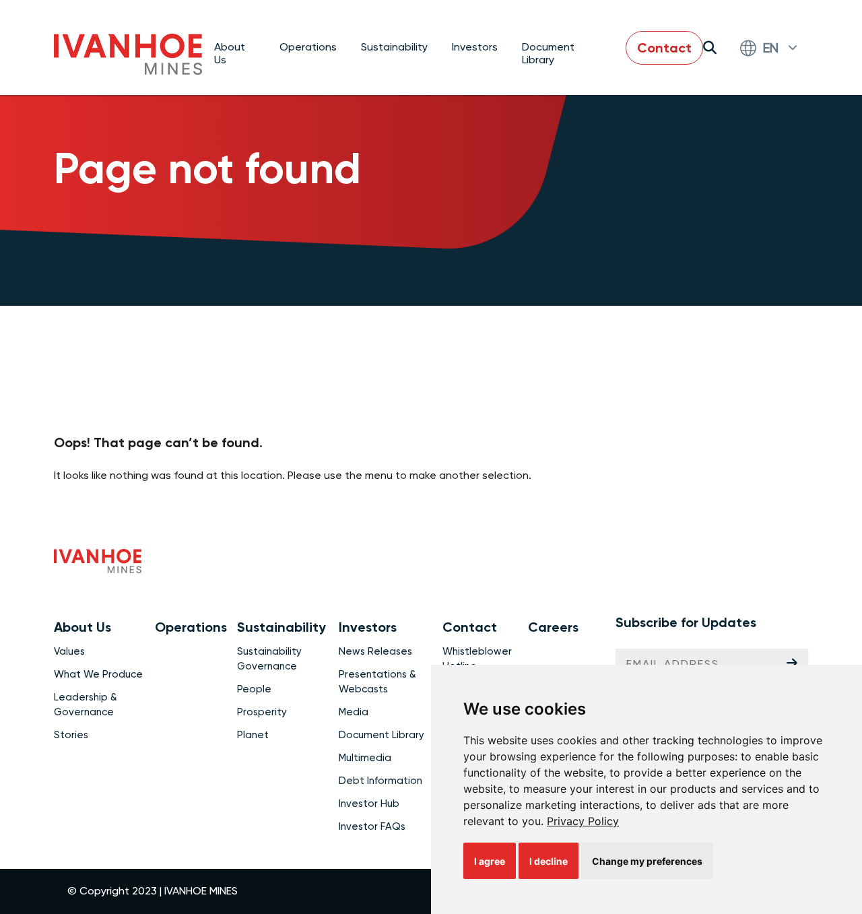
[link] (583, 821)
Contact (664, 48)
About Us (229, 52)
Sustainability (394, 46)
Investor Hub (369, 803)
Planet (253, 735)
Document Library (548, 52)
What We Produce (98, 674)
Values (69, 651)
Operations (308, 46)
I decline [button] (548, 861)
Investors (475, 46)
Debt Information (380, 781)
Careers (553, 627)
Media (353, 712)
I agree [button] (489, 861)
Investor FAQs (372, 826)
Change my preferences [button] (647, 861)
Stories (71, 735)
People (254, 689)
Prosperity (262, 712)
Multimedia (365, 758)
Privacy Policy (583, 821)
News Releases (375, 651)
